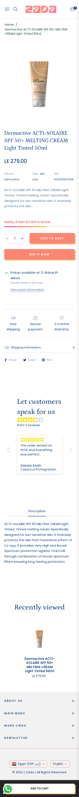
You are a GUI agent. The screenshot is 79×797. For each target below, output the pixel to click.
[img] (41, 420)
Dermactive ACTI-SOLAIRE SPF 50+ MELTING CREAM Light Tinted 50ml (39, 665)
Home (9, 24)
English (58, 764)
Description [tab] (37, 511)
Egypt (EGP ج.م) (29, 764)
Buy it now (39, 254)
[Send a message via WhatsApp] (8, 789)
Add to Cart (40, 788)
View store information (27, 290)
